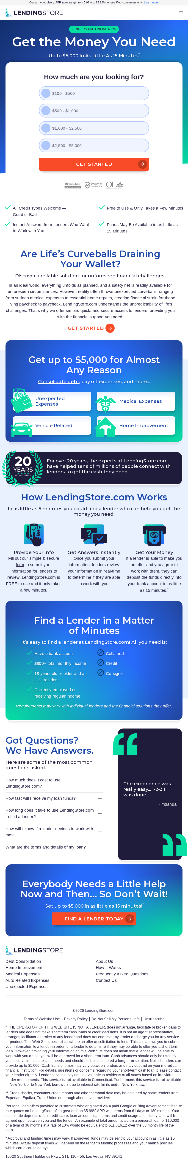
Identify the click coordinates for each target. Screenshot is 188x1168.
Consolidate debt (58, 381)
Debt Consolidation (23, 961)
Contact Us (106, 980)
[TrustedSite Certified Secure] (73, 185)
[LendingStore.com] (34, 12)
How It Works (108, 967)
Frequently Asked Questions (122, 974)
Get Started (94, 164)
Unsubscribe (154, 1019)
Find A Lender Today (94, 919)
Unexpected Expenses (26, 986)
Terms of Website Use (42, 1019)
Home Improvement (24, 967)
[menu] (180, 12)
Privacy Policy (76, 1019)
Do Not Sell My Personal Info (115, 1019)
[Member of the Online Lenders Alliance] (114, 185)
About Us (104, 961)
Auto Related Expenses (28, 980)
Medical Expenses (23, 974)
